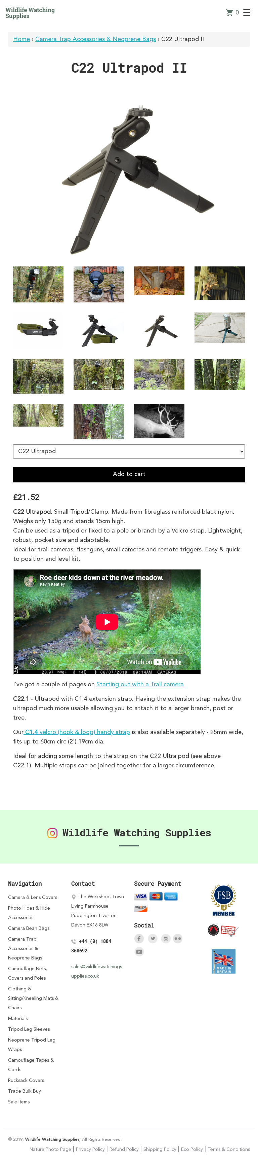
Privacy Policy (90, 1149)
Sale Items (19, 1102)
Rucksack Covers (26, 1080)
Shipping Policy (159, 1149)
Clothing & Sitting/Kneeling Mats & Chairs (33, 998)
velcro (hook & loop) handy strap (77, 732)
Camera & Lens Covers (32, 897)
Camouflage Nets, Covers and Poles (27, 974)
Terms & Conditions (229, 1149)
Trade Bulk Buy (24, 1091)
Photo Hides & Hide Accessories (29, 913)
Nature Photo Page (50, 1149)
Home (21, 39)
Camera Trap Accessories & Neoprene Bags (95, 39)
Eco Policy (192, 1149)
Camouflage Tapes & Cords (31, 1065)
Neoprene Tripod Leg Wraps (31, 1045)
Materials (18, 1018)
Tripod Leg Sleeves (29, 1029)
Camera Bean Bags (28, 928)
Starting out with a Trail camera (140, 685)
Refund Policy (124, 1149)
